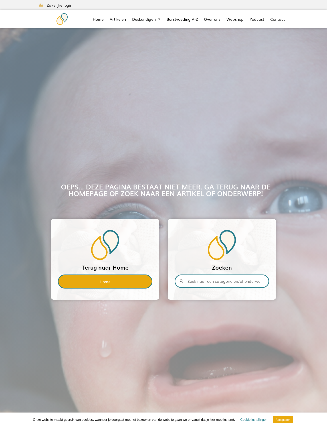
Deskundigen (144, 19)
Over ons (212, 19)
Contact (277, 19)
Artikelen (118, 19)
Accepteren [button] (283, 419)
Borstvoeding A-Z (182, 19)
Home (98, 19)
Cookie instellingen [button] (253, 419)
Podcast (257, 19)
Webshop (234, 19)
